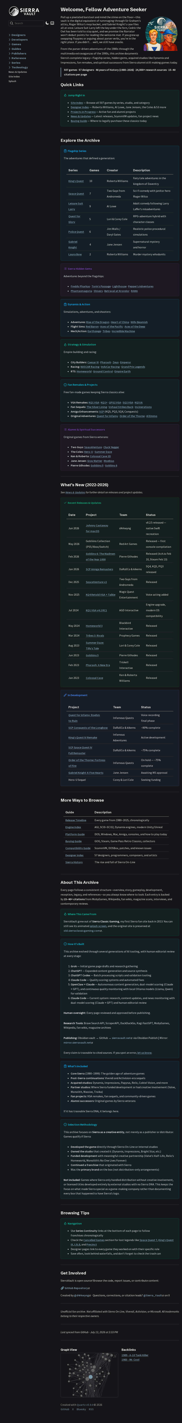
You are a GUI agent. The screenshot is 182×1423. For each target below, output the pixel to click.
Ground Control (103, 371)
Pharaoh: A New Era (98, 665)
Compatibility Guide (77, 848)
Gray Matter (94, 461)
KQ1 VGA (94, 402)
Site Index (14, 76)
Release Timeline (75, 820)
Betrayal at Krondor (116, 291)
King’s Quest (76, 181)
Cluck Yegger (111, 447)
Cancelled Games (94, 1240)
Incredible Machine (123, 331)
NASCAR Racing (90, 366)
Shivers (98, 291)
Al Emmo (151, 416)
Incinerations (143, 407)
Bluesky (81, 1409)
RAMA (134, 291)
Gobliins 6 (111, 465)
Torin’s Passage (101, 286)
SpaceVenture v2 (96, 582)
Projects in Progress (83, 111)
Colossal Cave (94, 678)
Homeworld (84, 371)
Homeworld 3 (94, 625)
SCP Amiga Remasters (99, 569)
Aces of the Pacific (111, 326)
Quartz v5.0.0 (85, 1404)
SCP (101, 411)
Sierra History (74, 862)
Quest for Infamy (107, 416)
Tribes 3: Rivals (95, 635)
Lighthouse (119, 286)
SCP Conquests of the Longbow (88, 727)
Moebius (109, 461)
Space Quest (76, 193)
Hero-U (88, 451)
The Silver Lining (97, 407)
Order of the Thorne (132, 416)
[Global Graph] (115, 1356)
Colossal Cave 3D (100, 456)
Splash (12, 81)
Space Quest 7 (148, 1240)
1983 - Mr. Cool (130, 1359)
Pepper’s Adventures (140, 286)
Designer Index (80, 107)
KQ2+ (104, 402)
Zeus (116, 362)
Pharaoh (105, 362)
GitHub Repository (76, 1288)
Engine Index (73, 827)
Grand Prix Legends (133, 366)
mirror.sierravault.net (77, 1042)
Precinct (91, 1244)
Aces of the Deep (135, 326)
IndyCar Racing (110, 366)
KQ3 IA (139, 402)
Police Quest (76, 231)
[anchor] (149, 9)
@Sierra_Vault (152, 1295)
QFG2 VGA (115, 402)
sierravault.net (121, 1038)
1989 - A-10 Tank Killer (135, 1355)
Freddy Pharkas (80, 286)
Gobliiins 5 (97, 465)
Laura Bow (75, 254)
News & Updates (18, 71)
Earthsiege (94, 331)
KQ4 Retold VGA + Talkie (100, 594)
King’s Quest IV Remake (82, 737)
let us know (144, 1052)
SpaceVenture (93, 447)
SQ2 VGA (128, 402)
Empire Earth (122, 371)
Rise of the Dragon (97, 322)
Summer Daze (103, 451)
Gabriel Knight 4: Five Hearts (85, 772)
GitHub (65, 1409)
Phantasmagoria (81, 291)
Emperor (125, 362)
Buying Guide (79, 121)
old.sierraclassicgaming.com (82, 930)
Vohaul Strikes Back (121, 407)
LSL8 (77, 1244)
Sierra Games (25, 11)
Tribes (106, 331)
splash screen (98, 926)
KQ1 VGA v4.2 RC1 (96, 610)
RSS (91, 1409)
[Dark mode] (47, 23)
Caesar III (93, 362)
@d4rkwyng (81, 1295)
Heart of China (120, 322)
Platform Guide (75, 834)
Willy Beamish (139, 322)
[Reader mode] (52, 23)
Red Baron (92, 326)
